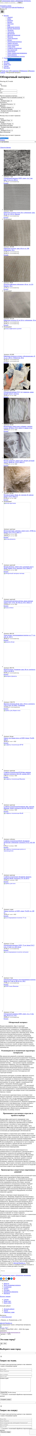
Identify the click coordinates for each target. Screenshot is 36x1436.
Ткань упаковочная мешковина (17, 53)
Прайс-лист (7, 64)
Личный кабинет (9, 1309)
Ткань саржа (11, 46)
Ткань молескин (12, 38)
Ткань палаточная (13, 45)
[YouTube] (14, 1279)
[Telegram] (6, 1279)
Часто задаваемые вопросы (12, 1285)
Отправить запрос (5, 6)
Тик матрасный (12, 50)
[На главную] (15, 1)
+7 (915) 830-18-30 (6, 7)
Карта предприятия (14, 59)
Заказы (6, 1310)
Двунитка (10, 30)
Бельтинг (10, 20)
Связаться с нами (9, 1312)
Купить (6, 183)
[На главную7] (15, 1275)
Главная (2, 72)
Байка (9, 19)
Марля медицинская (13, 35)
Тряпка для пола (12, 43)
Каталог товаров (5, 1296)
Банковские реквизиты (11, 1291)
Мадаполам (11, 33)
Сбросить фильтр (5, 147)
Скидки (6, 66)
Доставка (7, 63)
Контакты (7, 68)
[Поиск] (24, 1271)
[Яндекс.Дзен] (9, 1279)
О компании (7, 1287)
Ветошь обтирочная (13, 28)
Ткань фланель (12, 54)
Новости (6, 1283)
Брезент (9, 22)
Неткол (9, 40)
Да (1, 1343)
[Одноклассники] (4, 1279)
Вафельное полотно (13, 27)
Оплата (6, 61)
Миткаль (10, 37)
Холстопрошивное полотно (16, 56)
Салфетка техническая (14, 48)
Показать (4, 138)
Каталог (6, 15)
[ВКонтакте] (1, 1279)
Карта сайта (7, 1303)
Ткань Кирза (11, 51)
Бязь (8, 25)
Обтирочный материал (14, 41)
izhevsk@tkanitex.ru (18, 7)
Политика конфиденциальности (10, 1332)
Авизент (10, 17)
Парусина (10, 23)
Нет (5, 1343)
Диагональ (10, 32)
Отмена (2, 140)
